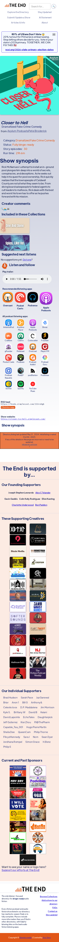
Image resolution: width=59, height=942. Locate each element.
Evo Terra (47, 937)
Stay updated (51, 915)
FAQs (54, 907)
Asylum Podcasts (17, 131)
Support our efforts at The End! (20, 870)
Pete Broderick (37, 131)
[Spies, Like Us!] (15, 243)
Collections (36, 214)
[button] (18, 12)
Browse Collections (48, 896)
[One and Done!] (15, 225)
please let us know (29, 444)
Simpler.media (25, 937)
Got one (27, 259)
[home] (15, 6)
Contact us (52, 911)
